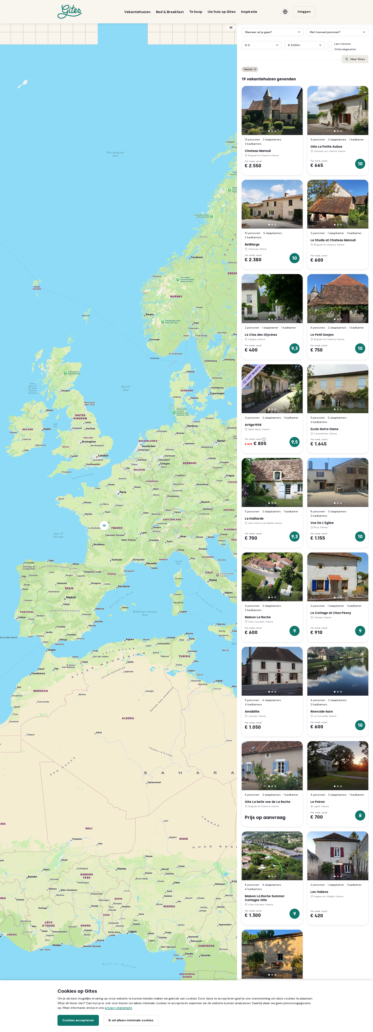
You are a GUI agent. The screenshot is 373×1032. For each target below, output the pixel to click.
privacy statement (118, 1008)
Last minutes (342, 44)
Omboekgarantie (345, 49)
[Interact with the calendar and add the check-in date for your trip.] (243, 32)
